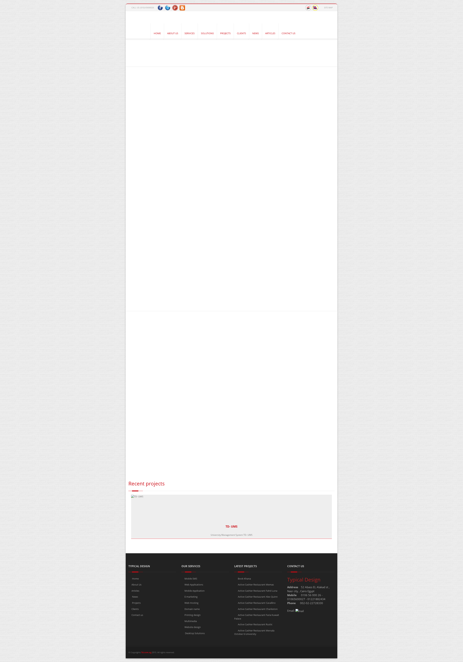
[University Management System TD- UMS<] (154, 269)
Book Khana (244, 578)
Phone (131, 370)
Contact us (137, 615)
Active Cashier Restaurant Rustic (254, 624)
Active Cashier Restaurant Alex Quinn (257, 596)
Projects (136, 602)
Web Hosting (191, 602)
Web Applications (193, 584)
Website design (192, 627)
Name (132, 339)
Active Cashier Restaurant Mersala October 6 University (254, 632)
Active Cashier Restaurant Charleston (257, 609)
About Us (136, 584)
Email (132, 355)
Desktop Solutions (194, 633)
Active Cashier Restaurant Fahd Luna (257, 590)
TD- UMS (231, 526)
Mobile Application (194, 590)
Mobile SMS (190, 578)
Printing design (192, 615)
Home (134, 63)
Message (134, 386)
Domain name (192, 609)
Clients (135, 609)
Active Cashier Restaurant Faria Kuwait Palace (256, 616)
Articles (135, 590)
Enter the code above (170, 434)
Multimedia (190, 621)
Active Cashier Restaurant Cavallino (256, 602)
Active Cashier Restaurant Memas (255, 584)
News (134, 596)
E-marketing (190, 596)
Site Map (328, 7)
